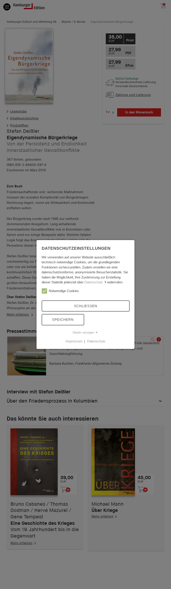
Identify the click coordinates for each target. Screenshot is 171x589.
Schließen (85, 306)
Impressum (74, 341)
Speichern (63, 319)
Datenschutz (93, 282)
